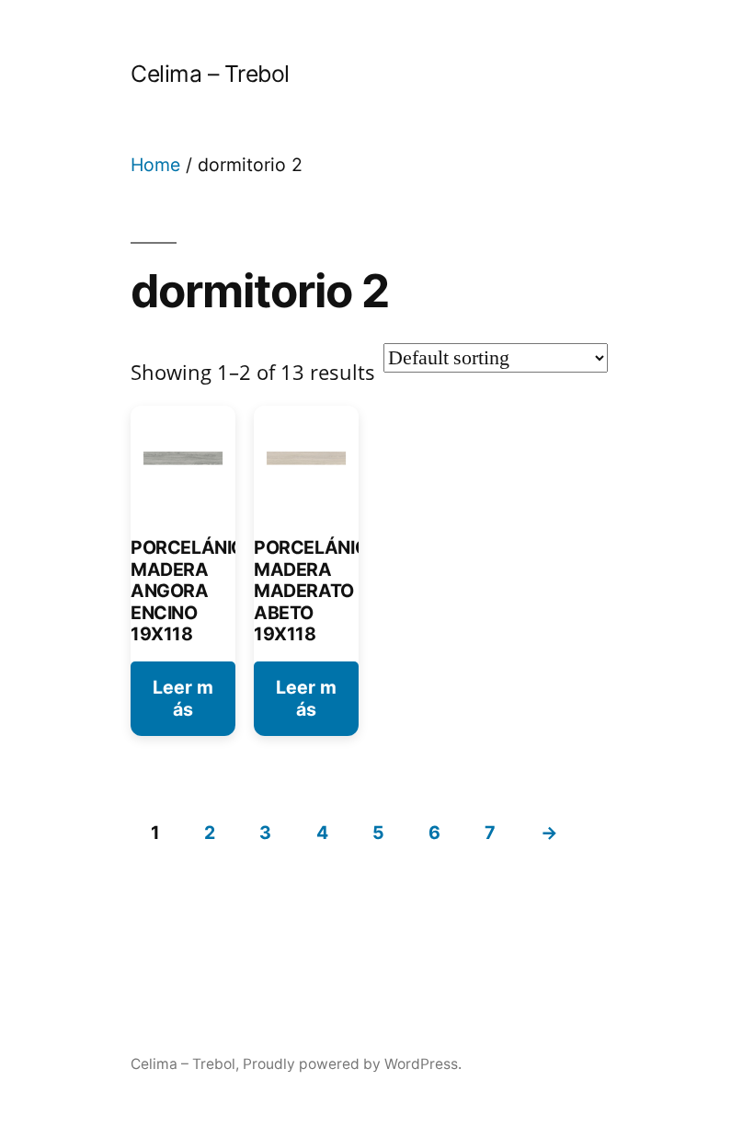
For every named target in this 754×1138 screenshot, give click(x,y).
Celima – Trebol (210, 73)
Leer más (183, 697)
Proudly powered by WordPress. (352, 1064)
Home (155, 165)
